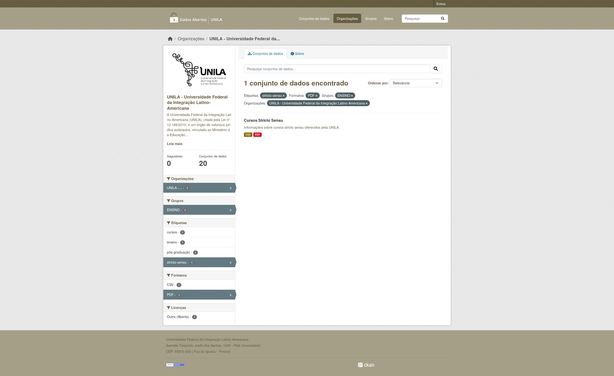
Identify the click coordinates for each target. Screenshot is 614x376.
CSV (248, 134)
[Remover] (283, 96)
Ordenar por (378, 83)
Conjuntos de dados (314, 18)
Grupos (371, 18)
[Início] (170, 38)
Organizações (347, 18)
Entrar (441, 3)
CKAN (366, 364)
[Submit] (443, 18)
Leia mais (175, 143)
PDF (257, 134)
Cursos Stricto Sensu (263, 120)
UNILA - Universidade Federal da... (244, 38)
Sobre (388, 18)
